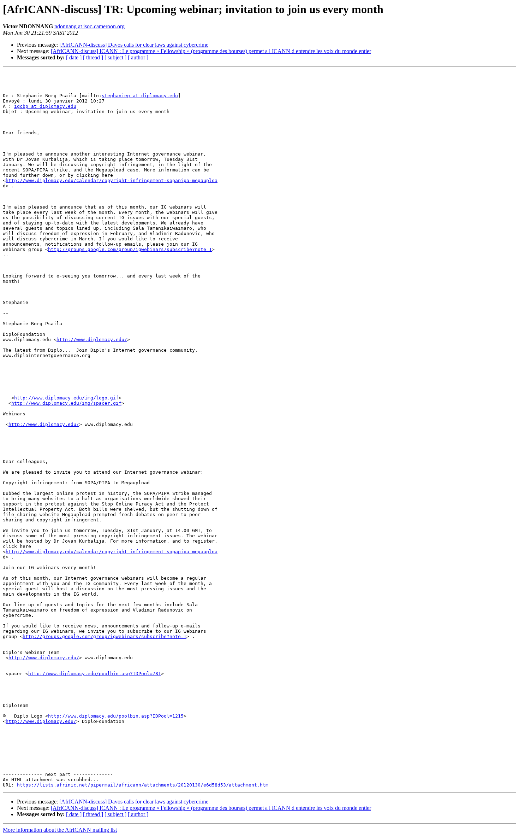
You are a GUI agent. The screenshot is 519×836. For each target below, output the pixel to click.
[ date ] (74, 57)
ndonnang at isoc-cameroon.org (89, 26)
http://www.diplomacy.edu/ (91, 339)
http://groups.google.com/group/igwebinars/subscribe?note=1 (130, 249)
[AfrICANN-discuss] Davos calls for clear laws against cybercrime (133, 45)
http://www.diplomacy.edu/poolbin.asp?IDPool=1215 (116, 716)
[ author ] (138, 57)
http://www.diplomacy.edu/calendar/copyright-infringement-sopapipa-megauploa (111, 180)
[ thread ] (93, 57)
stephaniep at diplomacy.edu (140, 95)
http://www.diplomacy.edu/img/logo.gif (66, 398)
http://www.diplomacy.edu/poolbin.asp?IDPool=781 (94, 673)
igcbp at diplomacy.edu (45, 106)
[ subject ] (115, 57)
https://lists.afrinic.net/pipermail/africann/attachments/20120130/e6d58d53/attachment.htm (142, 785)
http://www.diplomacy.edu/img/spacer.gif (66, 403)
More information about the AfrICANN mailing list (60, 830)
